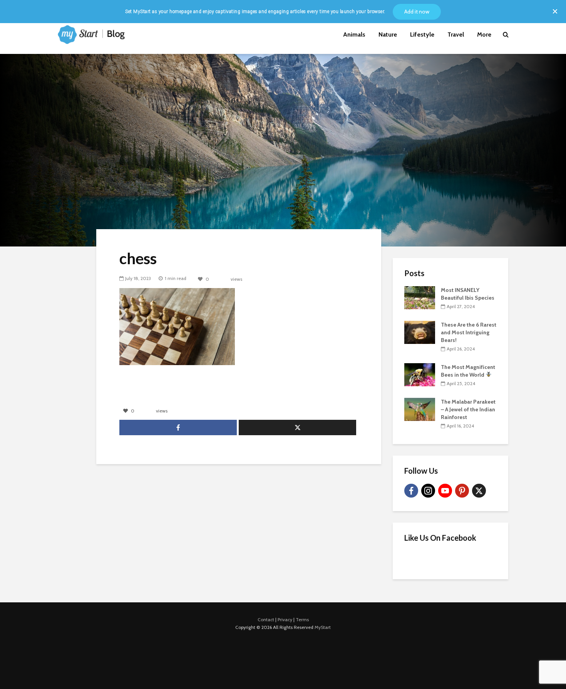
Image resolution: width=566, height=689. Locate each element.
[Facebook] (411, 491)
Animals (354, 34)
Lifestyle (422, 34)
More (484, 34)
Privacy (285, 619)
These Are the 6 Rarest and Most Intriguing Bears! (468, 332)
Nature (387, 34)
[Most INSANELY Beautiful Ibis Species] (419, 296)
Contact (266, 619)
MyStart (323, 627)
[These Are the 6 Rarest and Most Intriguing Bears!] (419, 331)
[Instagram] (428, 491)
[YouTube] (445, 491)
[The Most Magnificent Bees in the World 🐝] (419, 373)
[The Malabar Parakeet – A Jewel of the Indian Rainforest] (419, 408)
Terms (302, 619)
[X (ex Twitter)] (479, 491)
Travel (455, 34)
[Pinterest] (462, 491)
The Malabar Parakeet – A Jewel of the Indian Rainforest (468, 409)
